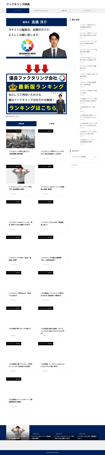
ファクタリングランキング (41, 10)
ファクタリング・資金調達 (14, 131)
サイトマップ (87, 10)
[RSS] (7, 452)
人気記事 (51, 123)
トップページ (17, 10)
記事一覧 (64, 10)
